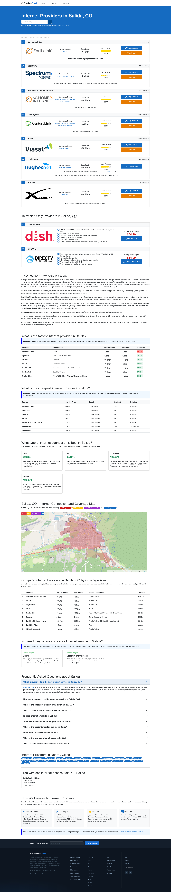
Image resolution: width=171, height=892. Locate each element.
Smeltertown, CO (27, 758)
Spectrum (25, 356)
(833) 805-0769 (132, 144)
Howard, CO (60, 758)
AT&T (89, 864)
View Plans (131, 53)
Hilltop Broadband (33, 629)
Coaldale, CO (77, 758)
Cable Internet (74, 867)
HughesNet (26, 372)
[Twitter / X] (130, 872)
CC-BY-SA (134, 571)
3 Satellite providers (110, 508)
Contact (127, 864)
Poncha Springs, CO (39, 758)
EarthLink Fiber (28, 351)
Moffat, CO (33, 761)
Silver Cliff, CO (73, 761)
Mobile (69, 99)
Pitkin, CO (129, 758)
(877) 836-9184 (132, 191)
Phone (72, 76)
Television (64, 76)
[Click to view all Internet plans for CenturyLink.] (39, 123)
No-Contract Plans (75, 879)
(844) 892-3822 (132, 238)
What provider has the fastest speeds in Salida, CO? (48, 710)
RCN (89, 879)
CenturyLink (26, 376)
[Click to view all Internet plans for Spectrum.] (39, 75)
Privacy (32, 874)
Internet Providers (75, 857)
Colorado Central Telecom (36, 597)
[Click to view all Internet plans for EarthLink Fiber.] (39, 50)
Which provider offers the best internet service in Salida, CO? (52, 681)
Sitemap (109, 873)
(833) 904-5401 (132, 97)
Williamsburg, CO (105, 761)
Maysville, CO (51, 758)
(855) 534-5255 (132, 72)
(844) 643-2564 (132, 121)
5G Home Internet (67, 100)
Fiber (65, 52)
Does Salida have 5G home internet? (40, 732)
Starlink (25, 360)
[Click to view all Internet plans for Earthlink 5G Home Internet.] (39, 99)
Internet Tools (111, 860)
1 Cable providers (66, 508)
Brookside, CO (94, 761)
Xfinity (90, 860)
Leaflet (109, 571)
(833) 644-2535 (132, 166)
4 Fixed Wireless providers (92, 508)
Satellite (62, 148)
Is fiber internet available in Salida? (40, 715)
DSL (61, 123)
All (43, 514)
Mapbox (145, 571)
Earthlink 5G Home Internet (32, 368)
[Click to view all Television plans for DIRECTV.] (39, 259)
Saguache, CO (138, 758)
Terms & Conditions (40, 874)
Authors (127, 860)
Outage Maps (111, 870)
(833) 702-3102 (132, 261)
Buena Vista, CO (119, 758)
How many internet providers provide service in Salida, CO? (51, 699)
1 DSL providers (77, 508)
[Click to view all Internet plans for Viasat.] (39, 147)
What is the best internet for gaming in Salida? (45, 726)
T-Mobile (90, 876)
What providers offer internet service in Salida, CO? (47, 743)
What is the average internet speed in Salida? (44, 737)
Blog (108, 857)
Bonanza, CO (86, 758)
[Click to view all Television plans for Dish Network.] (39, 235)
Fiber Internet (74, 860)
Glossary (109, 864)
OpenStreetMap (121, 571)
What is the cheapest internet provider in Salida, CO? (48, 704)
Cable (58, 76)
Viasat (24, 364)
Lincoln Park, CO (83, 761)
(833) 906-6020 (132, 48)
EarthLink (90, 857)
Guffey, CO (25, 761)
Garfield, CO (68, 758)
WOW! (90, 883)
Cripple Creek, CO (117, 761)
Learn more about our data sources (131, 832)
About (126, 857)
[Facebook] (126, 872)
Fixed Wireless (60, 99)
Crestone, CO (52, 761)
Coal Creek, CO (138, 761)
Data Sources (111, 867)
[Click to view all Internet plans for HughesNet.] (39, 166)
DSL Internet (73, 870)
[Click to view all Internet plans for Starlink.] (39, 193)
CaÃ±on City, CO (62, 761)
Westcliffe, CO (42, 761)
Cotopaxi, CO (96, 758)
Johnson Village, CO (107, 758)
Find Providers (92, 843)
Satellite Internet (75, 876)
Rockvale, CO (128, 761)
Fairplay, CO (25, 763)
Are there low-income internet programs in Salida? (47, 721)
